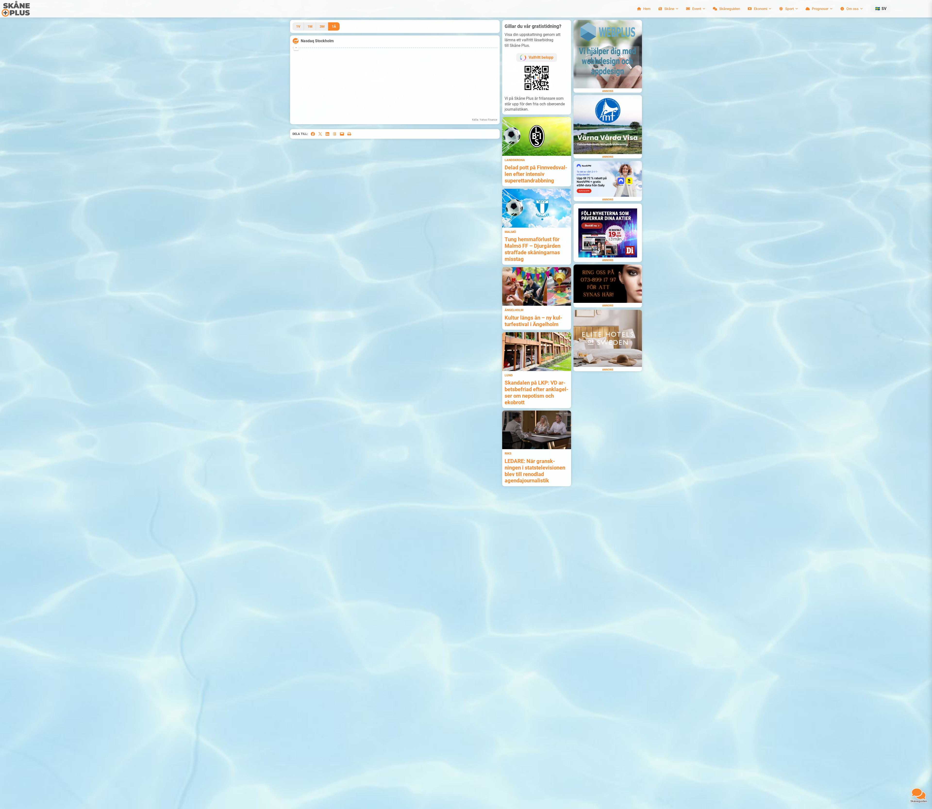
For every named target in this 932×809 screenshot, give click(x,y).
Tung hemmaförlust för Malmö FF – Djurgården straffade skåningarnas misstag (532, 249)
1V (298, 26)
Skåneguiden (729, 9)
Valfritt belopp (541, 57)
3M (322, 26)
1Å (334, 26)
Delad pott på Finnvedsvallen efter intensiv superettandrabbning (536, 174)
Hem (646, 9)
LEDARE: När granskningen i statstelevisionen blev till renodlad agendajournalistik (535, 471)
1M (310, 26)
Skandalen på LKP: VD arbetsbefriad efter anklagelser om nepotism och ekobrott (536, 392)
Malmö (510, 232)
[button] (881, 8)
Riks (508, 453)
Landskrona (515, 160)
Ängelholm (514, 310)
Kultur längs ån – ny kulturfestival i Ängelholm (533, 320)
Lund (509, 375)
